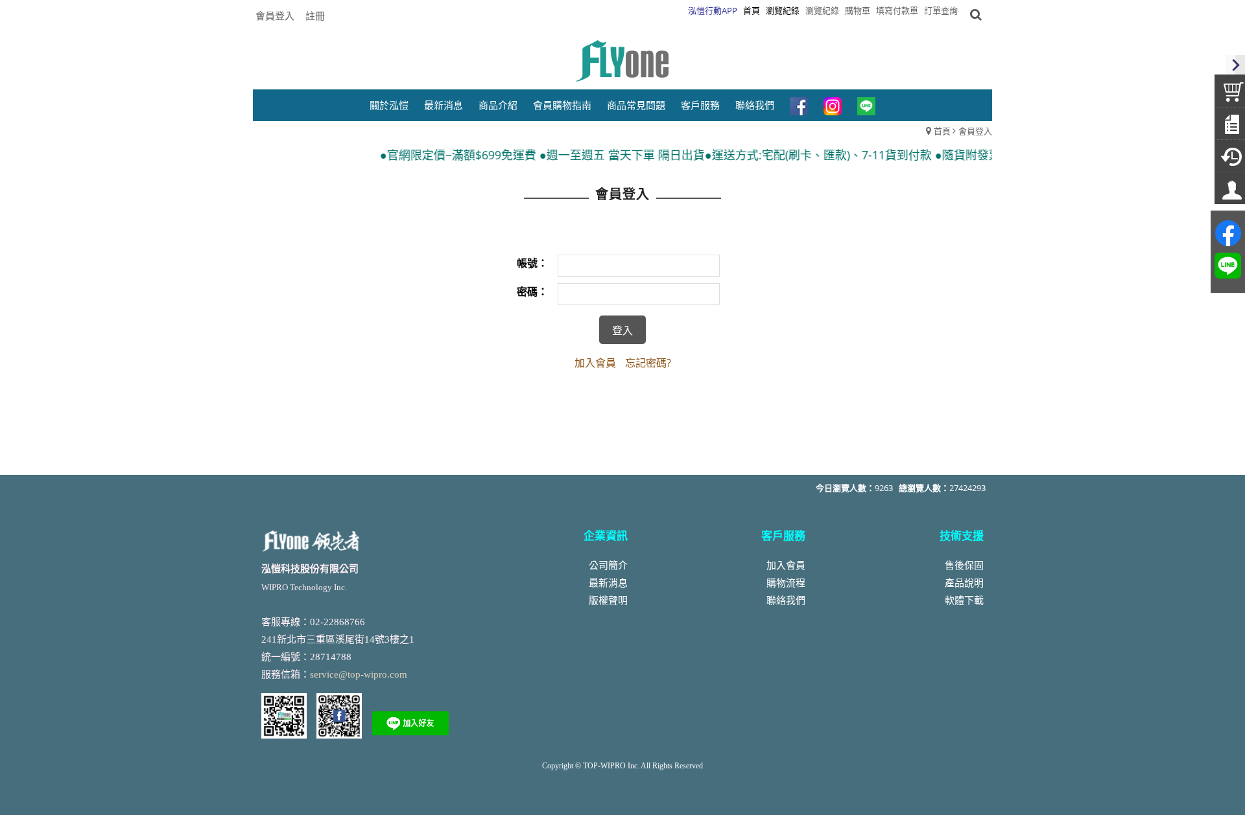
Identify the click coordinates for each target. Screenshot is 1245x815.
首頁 (942, 131)
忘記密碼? (648, 363)
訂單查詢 (941, 10)
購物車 (857, 10)
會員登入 (274, 15)
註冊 (315, 15)
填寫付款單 (897, 10)
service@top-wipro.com (358, 674)
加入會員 (595, 363)
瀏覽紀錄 (822, 10)
